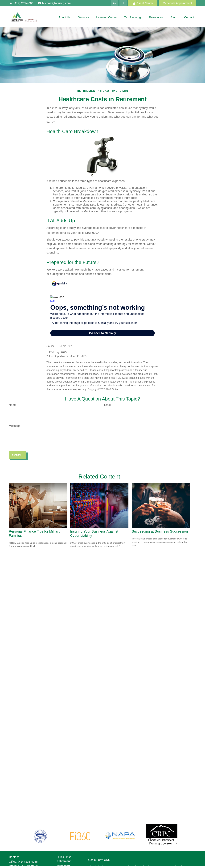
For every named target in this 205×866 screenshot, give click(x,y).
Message (14, 425)
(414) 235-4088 (23, 3)
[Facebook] (123, 3)
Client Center (144, 3)
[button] (64, 17)
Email (107, 404)
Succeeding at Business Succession (160, 531)
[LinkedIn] (114, 3)
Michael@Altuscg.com (56, 3)
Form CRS (103, 860)
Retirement (64, 861)
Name (12, 404)
